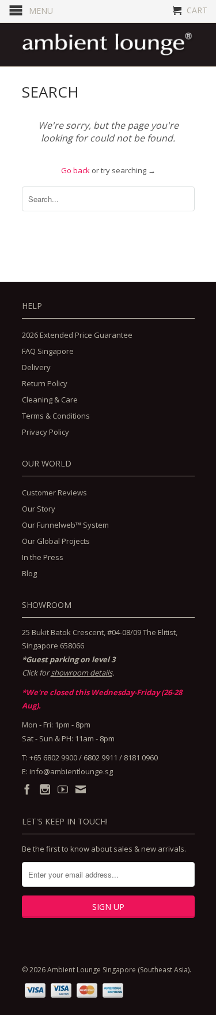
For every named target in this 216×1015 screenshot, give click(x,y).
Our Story (38, 508)
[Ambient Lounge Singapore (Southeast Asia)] (108, 45)
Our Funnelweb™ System (65, 525)
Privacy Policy (45, 432)
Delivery (36, 367)
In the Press (42, 557)
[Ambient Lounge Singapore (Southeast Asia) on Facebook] (27, 789)
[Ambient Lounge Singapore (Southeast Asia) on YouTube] (63, 789)
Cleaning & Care (50, 399)
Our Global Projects (56, 541)
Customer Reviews (54, 492)
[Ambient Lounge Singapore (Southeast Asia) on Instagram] (45, 789)
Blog (29, 573)
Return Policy (44, 383)
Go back (75, 170)
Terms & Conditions (56, 416)
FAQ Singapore (48, 351)
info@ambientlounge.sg (71, 771)
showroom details (81, 672)
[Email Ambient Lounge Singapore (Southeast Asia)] (80, 789)
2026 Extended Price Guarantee (77, 335)
